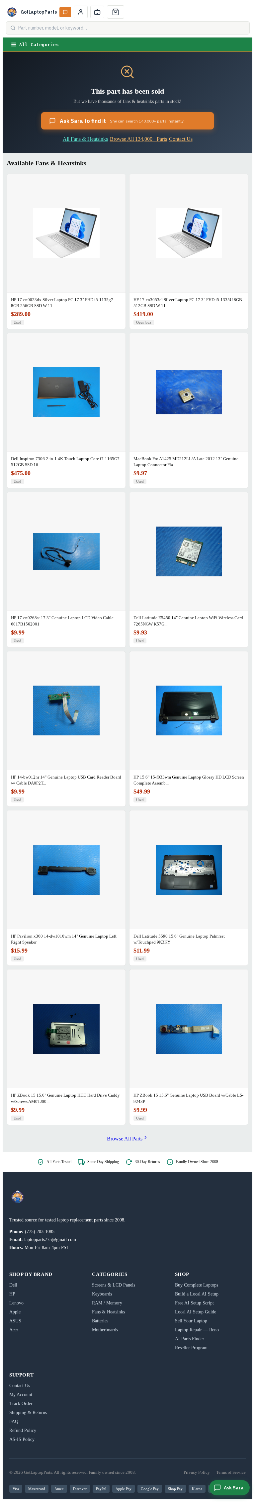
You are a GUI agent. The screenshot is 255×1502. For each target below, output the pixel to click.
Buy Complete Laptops (196, 1285)
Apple (15, 1311)
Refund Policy (22, 1430)
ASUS (15, 1320)
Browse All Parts (124, 1138)
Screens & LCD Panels (113, 1285)
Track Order (21, 1403)
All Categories (39, 44)
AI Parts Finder (189, 1338)
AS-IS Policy (22, 1439)
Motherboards (105, 1329)
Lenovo (16, 1302)
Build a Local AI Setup (196, 1294)
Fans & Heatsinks (108, 1311)
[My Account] (81, 12)
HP (12, 1294)
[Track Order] (97, 12)
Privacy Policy (197, 1472)
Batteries (100, 1320)
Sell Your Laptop (191, 1320)
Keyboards (102, 1294)
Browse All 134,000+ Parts (138, 139)
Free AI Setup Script (194, 1302)
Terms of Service (231, 1472)
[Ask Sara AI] (65, 12)
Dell (13, 1285)
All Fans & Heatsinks (85, 139)
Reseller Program (191, 1347)
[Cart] (115, 12)
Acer (13, 1329)
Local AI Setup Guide (195, 1311)
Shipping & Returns (28, 1412)
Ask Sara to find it (122, 121)
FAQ (13, 1421)
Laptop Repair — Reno (197, 1329)
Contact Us (181, 139)
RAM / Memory (107, 1302)
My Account (20, 1394)
